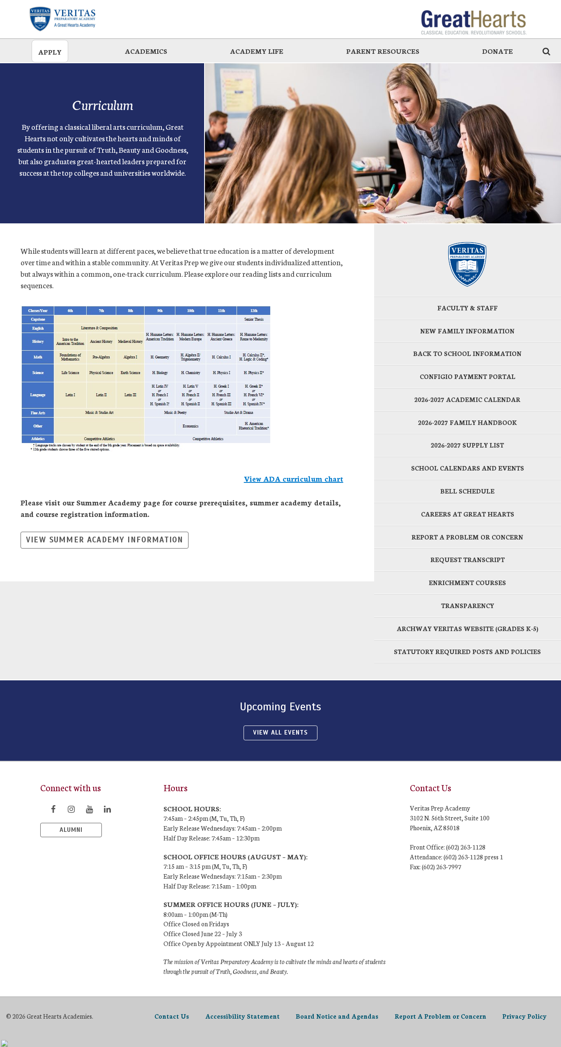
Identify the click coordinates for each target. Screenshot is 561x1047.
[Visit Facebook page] (53, 809)
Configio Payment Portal (467, 376)
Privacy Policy (524, 1016)
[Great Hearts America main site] (473, 18)
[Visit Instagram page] (71, 809)
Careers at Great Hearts (467, 514)
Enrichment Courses (467, 582)
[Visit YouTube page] (89, 809)
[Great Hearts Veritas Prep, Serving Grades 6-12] (87, 18)
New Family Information (467, 330)
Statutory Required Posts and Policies (467, 651)
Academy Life (256, 50)
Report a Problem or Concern (467, 537)
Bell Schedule (467, 491)
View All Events (280, 732)
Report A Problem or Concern (440, 1016)
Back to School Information (467, 353)
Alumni (71, 829)
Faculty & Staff (467, 307)
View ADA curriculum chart (293, 478)
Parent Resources (382, 50)
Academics (146, 50)
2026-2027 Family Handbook (467, 422)
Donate (497, 50)
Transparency (467, 605)
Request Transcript (467, 559)
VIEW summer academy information (104, 539)
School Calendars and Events (467, 468)
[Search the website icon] (546, 51)
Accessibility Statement (242, 1016)
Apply (50, 51)
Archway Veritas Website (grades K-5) (467, 628)
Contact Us (171, 1016)
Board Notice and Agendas (337, 1016)
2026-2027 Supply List (467, 445)
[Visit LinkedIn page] (107, 809)
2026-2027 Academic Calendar (467, 399)
